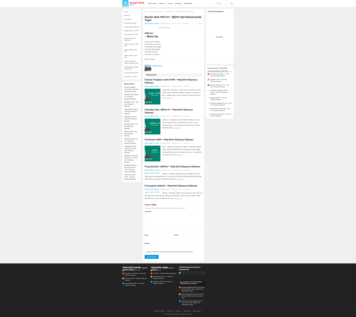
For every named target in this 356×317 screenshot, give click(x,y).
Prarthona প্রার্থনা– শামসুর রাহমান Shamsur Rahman (131, 104)
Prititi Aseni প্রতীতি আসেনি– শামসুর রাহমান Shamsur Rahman (130, 177)
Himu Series (127, 19)
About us (170, 311)
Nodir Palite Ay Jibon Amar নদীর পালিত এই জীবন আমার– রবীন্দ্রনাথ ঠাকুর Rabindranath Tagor (193, 295)
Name (147, 235)
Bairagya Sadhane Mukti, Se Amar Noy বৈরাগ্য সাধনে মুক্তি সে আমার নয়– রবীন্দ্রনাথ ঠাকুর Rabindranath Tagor (193, 289)
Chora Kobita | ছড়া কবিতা (131, 34)
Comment (148, 211)
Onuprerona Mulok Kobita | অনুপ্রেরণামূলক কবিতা (131, 62)
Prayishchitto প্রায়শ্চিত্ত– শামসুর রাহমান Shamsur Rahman (131, 111)
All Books (127, 15)
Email (176, 235)
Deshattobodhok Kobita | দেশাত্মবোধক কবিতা (131, 68)
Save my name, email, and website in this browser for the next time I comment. (170, 251)
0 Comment (185, 23)
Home (126, 11)
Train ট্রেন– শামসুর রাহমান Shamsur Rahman (165, 273)
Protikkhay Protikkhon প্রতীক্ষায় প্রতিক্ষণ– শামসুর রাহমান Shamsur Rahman (219, 92)
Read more (169, 98)
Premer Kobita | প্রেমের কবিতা (130, 56)
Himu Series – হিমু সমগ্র (130, 76)
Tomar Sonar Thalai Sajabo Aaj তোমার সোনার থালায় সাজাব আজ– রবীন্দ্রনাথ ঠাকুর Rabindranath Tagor (192, 302)
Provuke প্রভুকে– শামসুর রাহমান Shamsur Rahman (131, 126)
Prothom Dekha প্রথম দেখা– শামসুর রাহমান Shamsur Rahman (131, 141)
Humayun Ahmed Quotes (131, 27)
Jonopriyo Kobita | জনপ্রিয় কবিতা (131, 45)
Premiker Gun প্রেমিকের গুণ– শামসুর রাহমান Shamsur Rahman (131, 97)
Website (147, 243)
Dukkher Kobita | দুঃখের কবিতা (130, 50)
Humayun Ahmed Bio (130, 23)
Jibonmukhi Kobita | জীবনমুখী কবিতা (130, 39)
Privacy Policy (160, 311)
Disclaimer (187, 311)
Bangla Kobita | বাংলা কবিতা (131, 30)
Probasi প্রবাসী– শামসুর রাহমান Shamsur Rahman (130, 134)
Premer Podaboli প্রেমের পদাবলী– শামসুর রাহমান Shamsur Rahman (131, 89)
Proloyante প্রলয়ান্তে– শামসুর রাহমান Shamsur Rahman (130, 119)
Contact (178, 311)
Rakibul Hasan (166, 23)
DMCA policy (197, 311)
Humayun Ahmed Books (131, 73)
